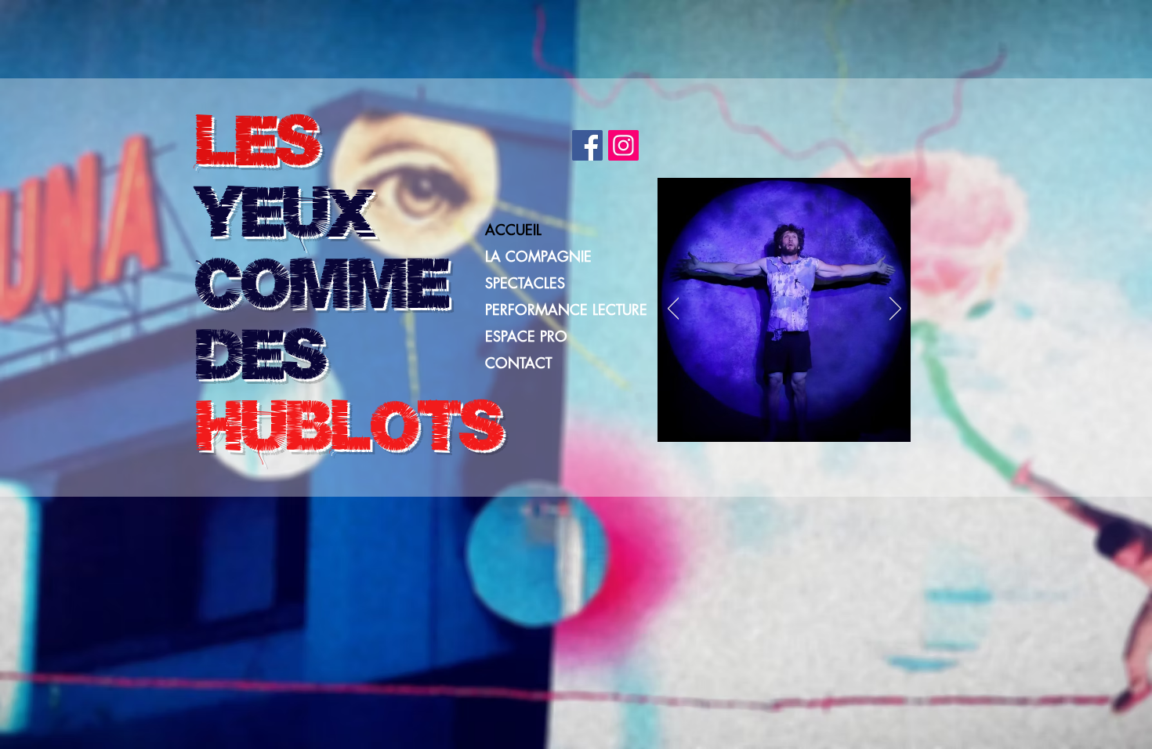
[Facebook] (587, 145)
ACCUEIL (513, 229)
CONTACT (518, 362)
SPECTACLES (525, 282)
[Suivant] (895, 309)
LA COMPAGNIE (538, 256)
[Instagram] (623, 145)
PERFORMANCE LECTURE (566, 309)
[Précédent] (673, 309)
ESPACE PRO (526, 336)
